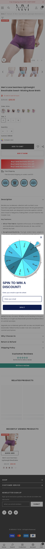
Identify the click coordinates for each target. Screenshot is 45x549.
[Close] (41, 237)
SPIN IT (22, 307)
